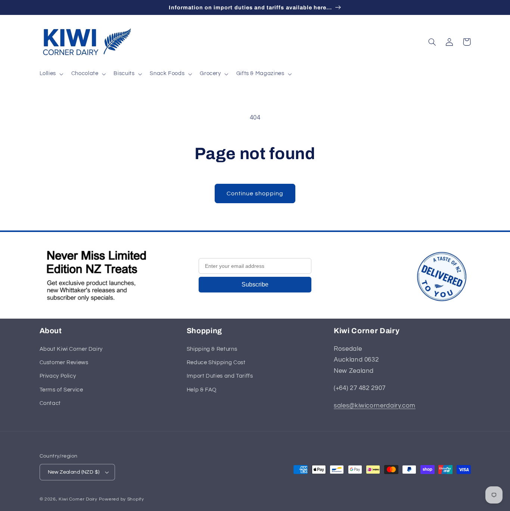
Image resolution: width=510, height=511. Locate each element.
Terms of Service (61, 390)
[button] (50, 74)
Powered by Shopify (121, 499)
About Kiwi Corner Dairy (71, 349)
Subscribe (255, 284)
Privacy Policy (58, 376)
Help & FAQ (202, 390)
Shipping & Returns (212, 349)
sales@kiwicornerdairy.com (375, 405)
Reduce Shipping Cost (216, 362)
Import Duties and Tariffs (220, 376)
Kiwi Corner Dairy (78, 499)
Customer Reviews (64, 362)
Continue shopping (255, 193)
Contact (50, 403)
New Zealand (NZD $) (74, 472)
